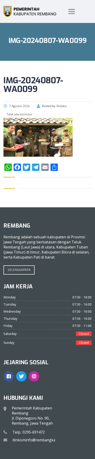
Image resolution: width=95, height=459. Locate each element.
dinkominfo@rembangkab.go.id (39, 439)
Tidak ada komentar (19, 114)
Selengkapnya (19, 270)
